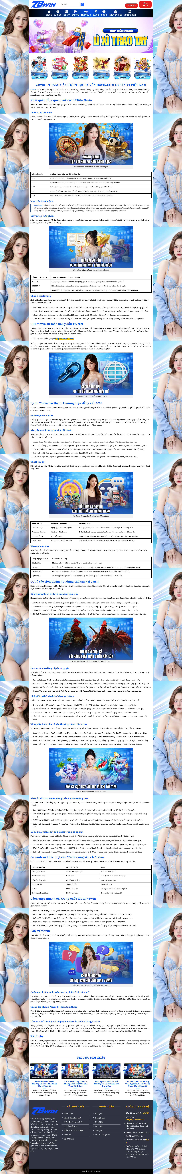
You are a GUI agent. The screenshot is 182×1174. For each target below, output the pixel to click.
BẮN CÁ (75, 15)
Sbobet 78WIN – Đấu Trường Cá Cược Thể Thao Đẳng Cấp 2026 (44, 1084)
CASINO (58, 15)
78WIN (49, 15)
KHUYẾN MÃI (115, 15)
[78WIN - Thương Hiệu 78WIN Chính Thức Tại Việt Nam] (43, 4)
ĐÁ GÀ (96, 15)
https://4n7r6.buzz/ (135, 1120)
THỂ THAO (86, 15)
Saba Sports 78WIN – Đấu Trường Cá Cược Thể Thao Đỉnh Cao (106, 1084)
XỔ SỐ (104, 15)
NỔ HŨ (67, 15)
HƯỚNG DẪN (130, 15)
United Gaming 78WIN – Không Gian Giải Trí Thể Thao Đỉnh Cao (75, 1084)
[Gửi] (82, 4)
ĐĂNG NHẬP (145, 4)
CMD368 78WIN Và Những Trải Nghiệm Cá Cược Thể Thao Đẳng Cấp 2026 (137, 1084)
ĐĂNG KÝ (131, 5)
